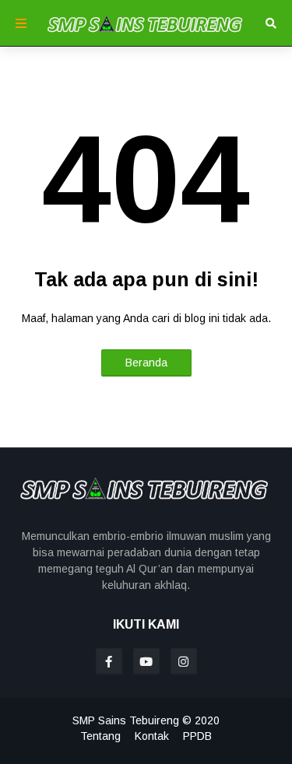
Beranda (146, 362)
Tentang (100, 736)
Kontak (152, 736)
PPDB (197, 736)
